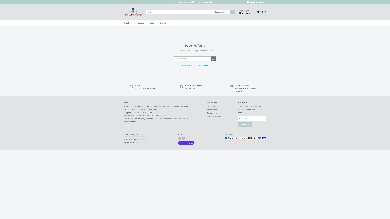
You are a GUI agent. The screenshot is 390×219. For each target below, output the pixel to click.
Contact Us (211, 106)
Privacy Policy (212, 113)
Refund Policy (212, 110)
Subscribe (245, 124)
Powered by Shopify (131, 142)
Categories (139, 23)
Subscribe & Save (257, 2)
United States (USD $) (132, 135)
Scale (152, 23)
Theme (163, 23)
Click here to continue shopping (195, 65)
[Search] (232, 12)
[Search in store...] (213, 58)
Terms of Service (214, 116)
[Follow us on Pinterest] (183, 138)
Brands (126, 23)
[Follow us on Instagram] (179, 138)
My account (244, 13)
